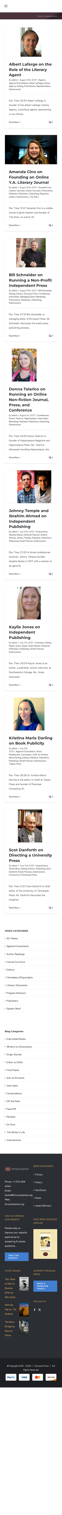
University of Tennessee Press (23, 874)
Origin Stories (14, 1054)
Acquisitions (42, 531)
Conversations (14, 1093)
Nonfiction (40, 1190)
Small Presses (26, 541)
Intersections (14, 1140)
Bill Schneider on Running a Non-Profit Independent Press (30, 280)
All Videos (12, 938)
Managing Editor (27, 296)
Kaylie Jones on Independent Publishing (24, 632)
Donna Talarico (16, 418)
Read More (14, 122)
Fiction (39, 1174)
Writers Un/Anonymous (19, 1046)
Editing (20, 86)
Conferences (43, 415)
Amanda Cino (45, 187)
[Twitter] (39, 1310)
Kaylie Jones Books (31, 645)
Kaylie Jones (15, 645)
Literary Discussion (17, 985)
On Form (11, 1124)
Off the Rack (13, 1101)
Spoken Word (14, 1008)
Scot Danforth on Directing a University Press (30, 855)
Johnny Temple (24, 537)
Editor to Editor (15, 1062)
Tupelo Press (15, 763)
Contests (39, 642)
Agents (42, 79)
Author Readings (16, 954)
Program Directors (16, 993)
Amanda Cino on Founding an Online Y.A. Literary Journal (29, 177)
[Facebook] (34, 1310)
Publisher (13, 193)
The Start (34, 196)
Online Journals (33, 190)
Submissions (15, 89)
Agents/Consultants (18, 83)
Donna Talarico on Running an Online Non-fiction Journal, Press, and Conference (28, 400)
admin (14, 79)
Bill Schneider (45, 290)
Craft (34, 754)
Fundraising (44, 293)
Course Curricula (16, 961)
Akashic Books (16, 534)
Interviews (12, 1085)
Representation (43, 86)
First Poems (13, 1070)
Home (40, 16)
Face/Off (11, 1108)
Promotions (29, 86)
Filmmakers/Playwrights (20, 977)
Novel (38, 1197)
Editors (19, 293)
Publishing (34, 193)
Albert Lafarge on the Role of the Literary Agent (30, 69)
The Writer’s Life (16, 1132)
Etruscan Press (31, 293)
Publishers (23, 193)
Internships (14, 296)
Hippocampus (30, 418)
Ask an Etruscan (15, 1077)
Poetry (38, 1182)
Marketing (40, 296)
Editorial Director (32, 534)
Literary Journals (17, 190)
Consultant (26, 754)
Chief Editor (14, 868)
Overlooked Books (16, 1038)
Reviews (11, 1116)
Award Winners (43, 1205)
